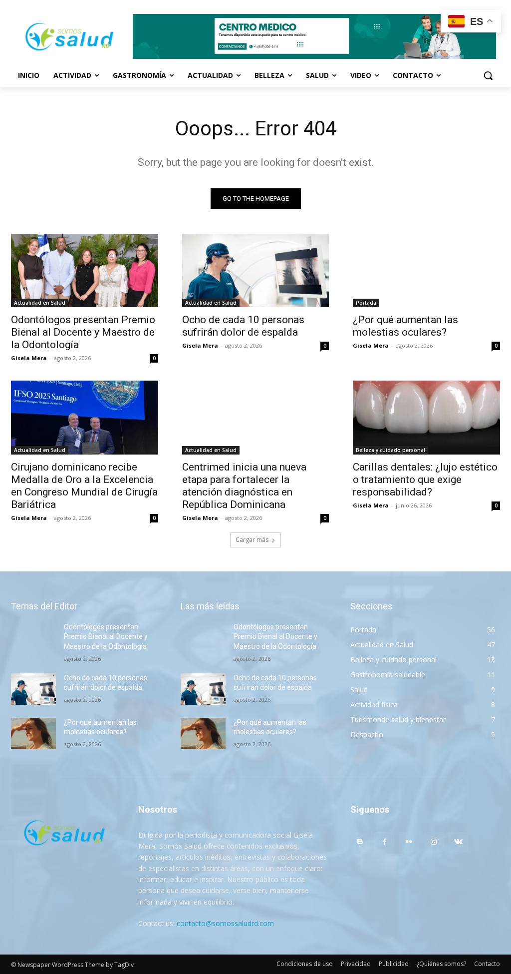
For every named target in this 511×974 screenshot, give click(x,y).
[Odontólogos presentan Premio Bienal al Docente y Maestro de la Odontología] (84, 270)
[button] (488, 75)
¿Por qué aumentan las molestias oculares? (405, 326)
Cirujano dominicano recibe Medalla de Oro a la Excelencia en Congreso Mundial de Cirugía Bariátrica (84, 485)
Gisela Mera (29, 358)
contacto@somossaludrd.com (225, 923)
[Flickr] (409, 842)
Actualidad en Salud (39, 302)
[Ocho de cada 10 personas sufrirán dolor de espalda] (255, 270)
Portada (366, 302)
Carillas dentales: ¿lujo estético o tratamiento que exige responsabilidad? (425, 479)
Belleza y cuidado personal (390, 450)
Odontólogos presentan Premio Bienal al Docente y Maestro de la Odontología (83, 332)
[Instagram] (434, 842)
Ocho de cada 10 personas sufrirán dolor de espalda (243, 326)
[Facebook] (384, 842)
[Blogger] (360, 842)
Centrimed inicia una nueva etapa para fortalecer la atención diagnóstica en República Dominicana (244, 485)
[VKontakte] (458, 842)
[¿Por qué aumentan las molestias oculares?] (426, 270)
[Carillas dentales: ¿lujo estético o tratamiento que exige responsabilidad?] (426, 417)
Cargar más (252, 539)
